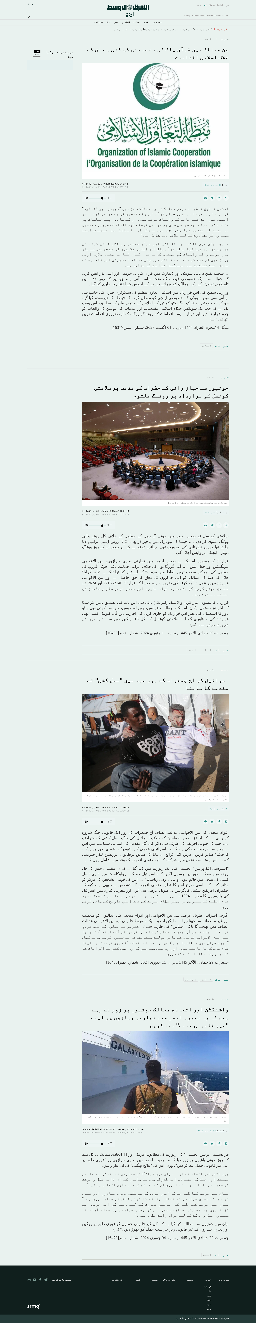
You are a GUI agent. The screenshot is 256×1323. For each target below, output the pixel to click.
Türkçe (212, 5)
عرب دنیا (207, 1287)
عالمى (209, 38)
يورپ (209, 1309)
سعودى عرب (156, 23)
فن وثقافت (99, 23)
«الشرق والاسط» (212, 184)
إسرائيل (190, 979)
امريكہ (208, 1305)
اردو (205, 5)
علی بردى (210, 512)
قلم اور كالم (126, 23)
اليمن (192, 650)
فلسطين (206, 979)
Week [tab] (37, 55)
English (220, 5)
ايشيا (209, 1300)
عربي (227, 5)
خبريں (146, 23)
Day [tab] (37, 51)
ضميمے (116, 23)
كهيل (108, 23)
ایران (209, 1296)
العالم (206, 345)
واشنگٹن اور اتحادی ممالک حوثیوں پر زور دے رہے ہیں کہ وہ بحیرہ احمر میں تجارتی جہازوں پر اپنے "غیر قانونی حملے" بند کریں (160, 1017)
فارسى (199, 5)
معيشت (137, 23)
